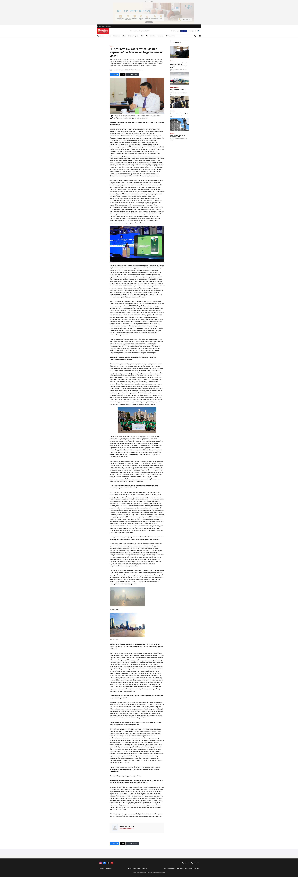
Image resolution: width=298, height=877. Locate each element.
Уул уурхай (116, 36)
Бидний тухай (185, 863)
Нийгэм (124, 36)
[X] (108, 863)
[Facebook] (104, 863)
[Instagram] (100, 863)
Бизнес (109, 36)
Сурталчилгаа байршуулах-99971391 (140, 31)
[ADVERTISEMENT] (149, 12)
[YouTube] (112, 863)
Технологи (161, 36)
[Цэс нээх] (200, 36)
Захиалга (183, 31)
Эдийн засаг (100, 36)
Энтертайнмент (170, 36)
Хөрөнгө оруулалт (133, 36)
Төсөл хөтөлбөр (150, 36)
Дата (142, 36)
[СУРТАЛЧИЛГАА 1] (146, 22)
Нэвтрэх (192, 31)
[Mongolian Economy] (103, 31)
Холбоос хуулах (133, 74)
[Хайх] (195, 36)
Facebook (115, 74)
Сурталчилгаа (195, 863)
